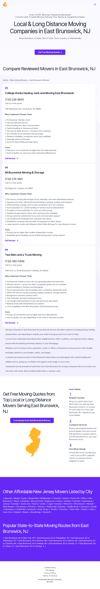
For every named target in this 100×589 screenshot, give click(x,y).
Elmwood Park (37, 501)
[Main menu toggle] (95, 4)
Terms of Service (50, 576)
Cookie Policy (50, 567)
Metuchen (68, 504)
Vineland (17, 512)
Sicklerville (20, 509)
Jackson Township (11, 504)
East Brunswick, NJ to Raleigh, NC (33, 543)
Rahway (41, 506)
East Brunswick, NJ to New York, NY (20, 538)
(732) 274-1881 (14, 179)
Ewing (59, 501)
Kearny (35, 504)
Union (92, 509)
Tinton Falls (74, 509)
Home (5, 80)
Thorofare (63, 509)
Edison (16, 501)
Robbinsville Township (56, 506)
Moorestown (79, 504)
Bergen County (20, 498)
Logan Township (54, 504)
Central (65, 498)
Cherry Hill (74, 498)
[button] (50, 52)
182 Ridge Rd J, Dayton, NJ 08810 (19, 188)
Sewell (93, 506)
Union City (7, 512)
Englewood (50, 501)
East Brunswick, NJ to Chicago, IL (30, 546)
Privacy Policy (50, 573)
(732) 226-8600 (14, 99)
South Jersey (43, 509)
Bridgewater (45, 498)
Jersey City (25, 504)
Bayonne (8, 498)
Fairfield (67, 501)
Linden (43, 504)
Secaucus (85, 506)
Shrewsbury (9, 509)
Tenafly (54, 509)
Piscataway (21, 506)
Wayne (25, 512)
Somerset (31, 509)
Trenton (84, 509)
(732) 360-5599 (14, 261)
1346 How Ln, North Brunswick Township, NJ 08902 (26, 270)
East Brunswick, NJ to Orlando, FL (63, 543)
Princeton (32, 506)
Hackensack (87, 501)
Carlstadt (56, 498)
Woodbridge (35, 512)
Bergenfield (33, 498)
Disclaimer (50, 570)
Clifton (83, 498)
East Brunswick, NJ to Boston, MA (32, 540)
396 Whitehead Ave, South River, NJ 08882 (23, 109)
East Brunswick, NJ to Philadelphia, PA (53, 538)
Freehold (76, 501)
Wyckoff (46, 512)
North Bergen (8, 506)
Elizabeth (25, 501)
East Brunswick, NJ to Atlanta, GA (63, 540)
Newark (90, 504)
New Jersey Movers (18, 80)
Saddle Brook (73, 506)
